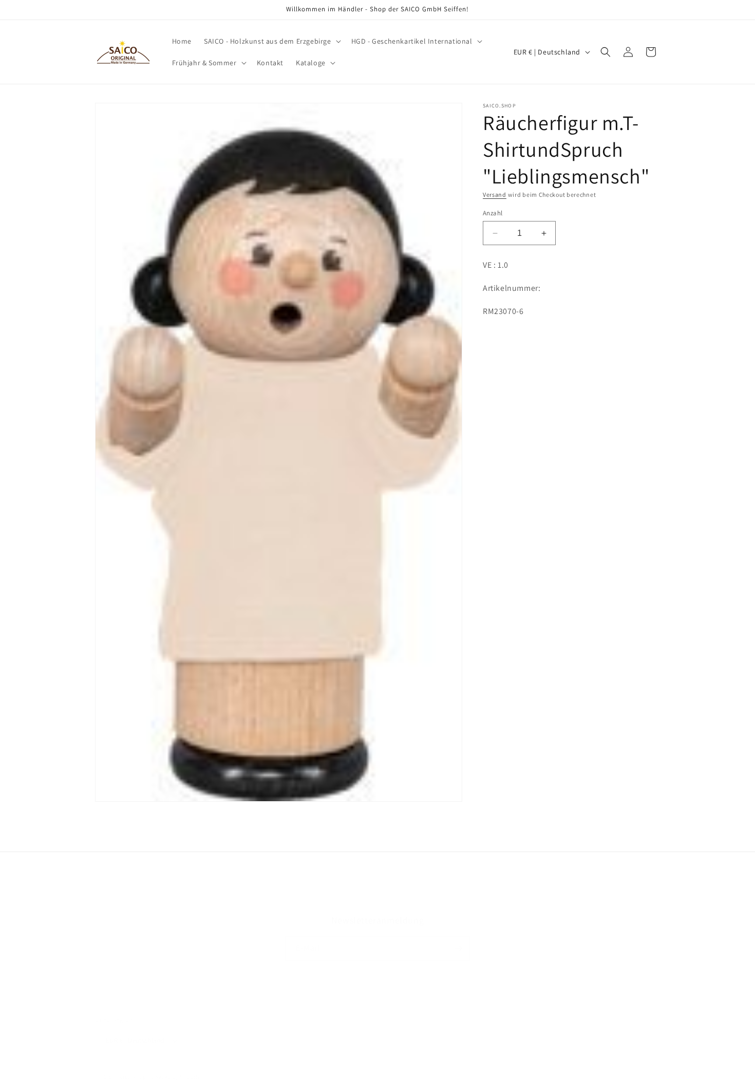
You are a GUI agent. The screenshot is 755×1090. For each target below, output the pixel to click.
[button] (271, 41)
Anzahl (492, 213)
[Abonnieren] (458, 948)
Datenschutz (329, 899)
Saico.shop (131, 1076)
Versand (494, 194)
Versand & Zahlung (391, 899)
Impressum (451, 899)
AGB (292, 899)
